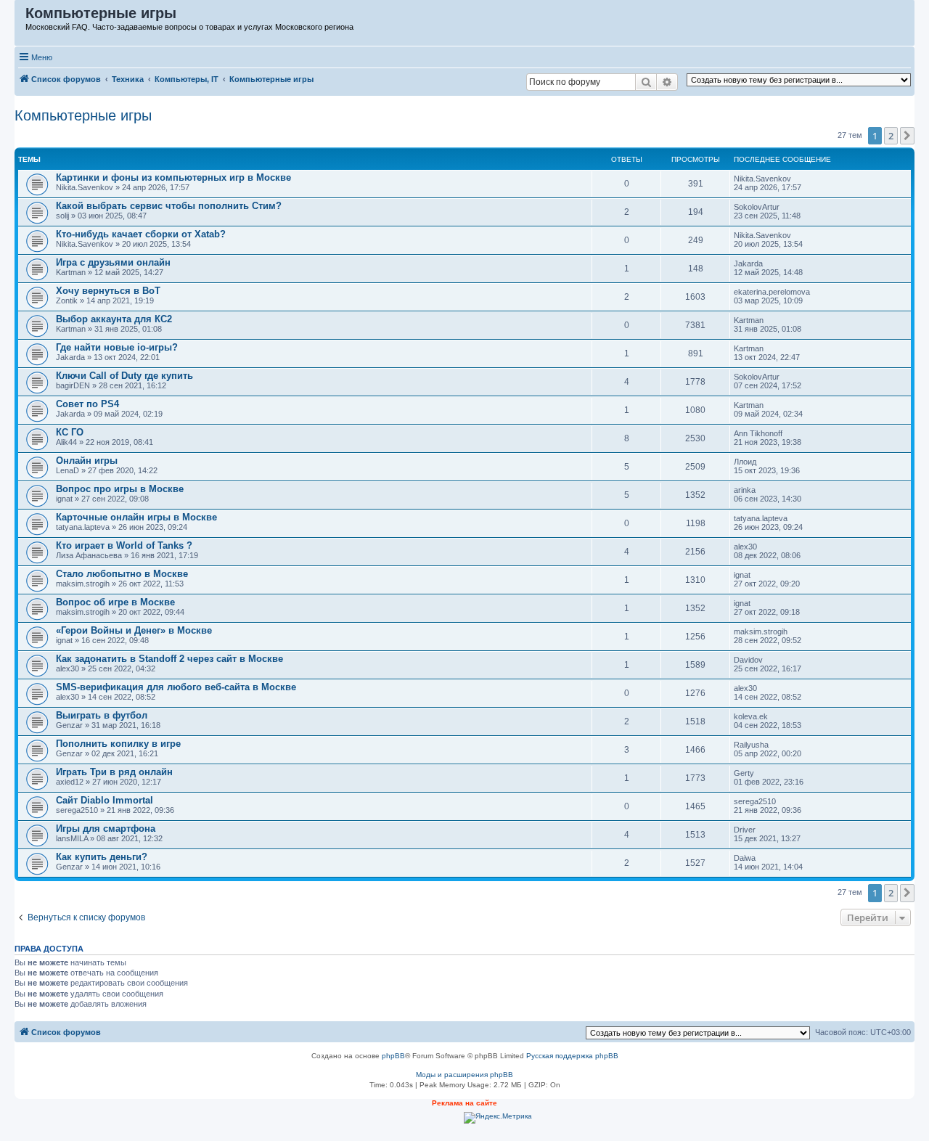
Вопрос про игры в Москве (120, 488)
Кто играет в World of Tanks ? (124, 545)
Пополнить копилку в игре (118, 743)
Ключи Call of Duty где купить (124, 375)
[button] (907, 135)
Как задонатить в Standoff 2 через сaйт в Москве (169, 658)
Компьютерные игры (83, 115)
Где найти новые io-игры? (117, 347)
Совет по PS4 (87, 403)
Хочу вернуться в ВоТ (108, 290)
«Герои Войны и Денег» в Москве (134, 630)
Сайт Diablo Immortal (104, 800)
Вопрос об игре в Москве (115, 602)
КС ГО (69, 432)
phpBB (393, 1056)
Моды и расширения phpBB (464, 1075)
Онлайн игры (87, 460)
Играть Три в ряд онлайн (114, 771)
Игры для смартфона (105, 828)
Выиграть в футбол (101, 715)
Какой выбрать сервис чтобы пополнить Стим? (169, 205)
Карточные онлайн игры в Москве (136, 517)
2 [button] (890, 135)
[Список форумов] (20, 16)
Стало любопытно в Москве (122, 573)
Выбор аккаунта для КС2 (114, 319)
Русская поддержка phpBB (572, 1056)
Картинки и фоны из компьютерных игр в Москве (173, 177)
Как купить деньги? (101, 856)
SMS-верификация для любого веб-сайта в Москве (176, 687)
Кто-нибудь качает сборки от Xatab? (141, 234)
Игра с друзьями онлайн (113, 262)
